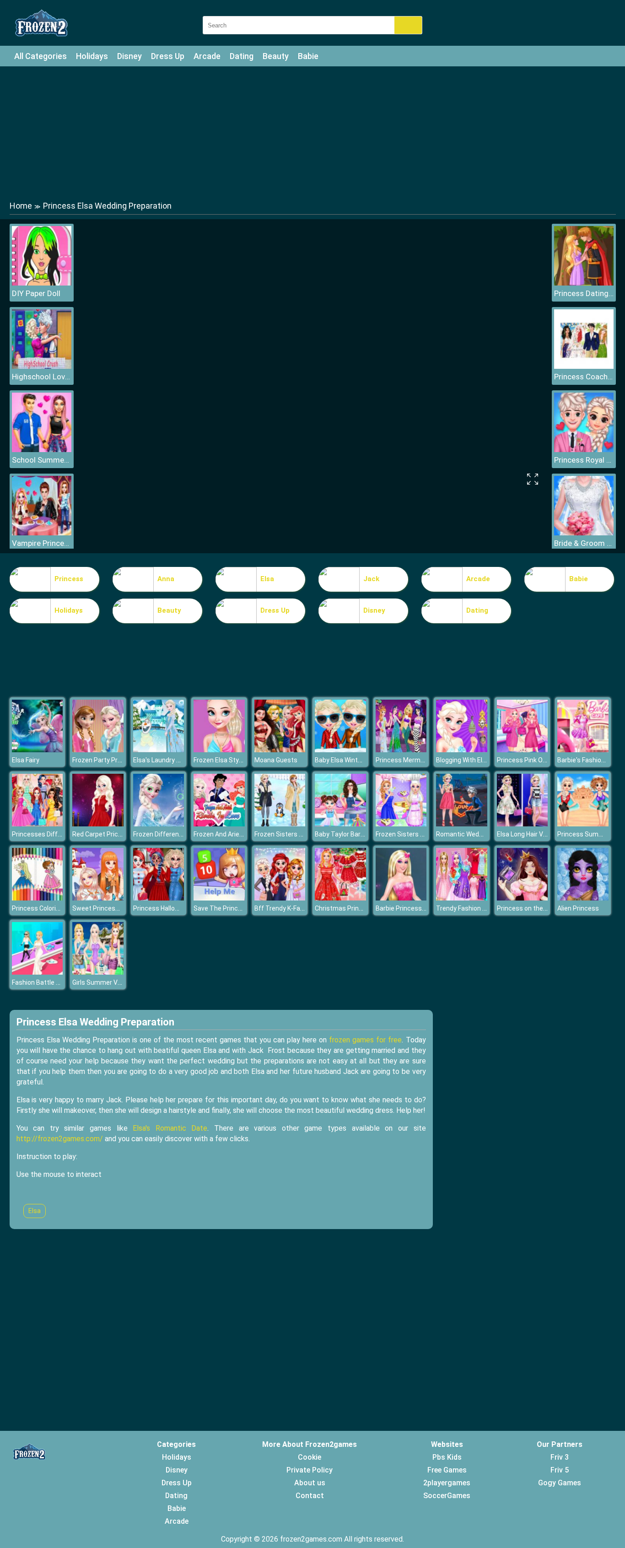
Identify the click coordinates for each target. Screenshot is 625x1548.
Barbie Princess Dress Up (413, 908)
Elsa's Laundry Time (162, 760)
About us (309, 1482)
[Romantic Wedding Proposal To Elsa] (461, 824)
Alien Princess (578, 908)
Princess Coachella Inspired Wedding (584, 376)
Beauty (276, 56)
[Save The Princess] (219, 898)
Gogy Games (559, 1482)
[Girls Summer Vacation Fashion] (98, 972)
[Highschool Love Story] (41, 366)
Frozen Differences (161, 834)
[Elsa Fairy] (37, 749)
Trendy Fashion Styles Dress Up (482, 908)
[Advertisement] (312, 133)
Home (21, 205)
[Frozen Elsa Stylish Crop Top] (219, 749)
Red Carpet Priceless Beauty (114, 834)
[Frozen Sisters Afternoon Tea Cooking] (401, 824)
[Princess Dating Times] (584, 283)
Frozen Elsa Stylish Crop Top (235, 760)
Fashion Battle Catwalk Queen (56, 982)
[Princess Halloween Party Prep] (158, 898)
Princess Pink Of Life (527, 760)
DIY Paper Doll (36, 293)
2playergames (446, 1482)
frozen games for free (365, 1040)
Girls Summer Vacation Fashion (118, 982)
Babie (308, 56)
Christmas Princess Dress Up (358, 908)
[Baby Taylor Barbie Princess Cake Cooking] (340, 824)
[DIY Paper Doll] (41, 283)
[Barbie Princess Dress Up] (401, 898)
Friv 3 (559, 1457)
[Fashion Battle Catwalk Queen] (37, 972)
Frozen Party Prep (98, 760)
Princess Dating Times (584, 293)
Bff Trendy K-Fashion (285, 908)
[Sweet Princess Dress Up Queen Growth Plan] (98, 898)
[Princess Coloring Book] (37, 898)
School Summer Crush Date (41, 459)
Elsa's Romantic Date (170, 1128)
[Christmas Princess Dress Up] (340, 898)
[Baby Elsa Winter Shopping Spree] (340, 749)
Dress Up (167, 56)
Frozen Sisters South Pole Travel (302, 834)
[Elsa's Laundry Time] (158, 749)
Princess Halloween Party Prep (178, 908)
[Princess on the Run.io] (522, 898)
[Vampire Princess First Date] (41, 533)
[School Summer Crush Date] (41, 449)
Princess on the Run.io (529, 908)
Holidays (92, 56)
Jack (371, 579)
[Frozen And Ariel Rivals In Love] (219, 824)
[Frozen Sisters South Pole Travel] (280, 824)
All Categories (40, 56)
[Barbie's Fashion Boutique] (583, 749)
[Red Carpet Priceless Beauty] (98, 824)
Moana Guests (275, 760)
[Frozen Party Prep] (98, 749)
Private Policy (309, 1470)
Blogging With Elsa (463, 760)
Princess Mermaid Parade (414, 760)
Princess (68, 579)
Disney (129, 56)
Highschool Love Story (41, 376)
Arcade (207, 56)
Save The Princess (221, 908)
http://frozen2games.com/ (59, 1138)
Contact (310, 1495)
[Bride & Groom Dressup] (584, 533)
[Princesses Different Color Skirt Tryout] (37, 824)
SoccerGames (446, 1495)
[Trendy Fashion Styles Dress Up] (461, 898)
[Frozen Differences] (158, 824)
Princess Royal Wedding (584, 459)
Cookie (309, 1457)
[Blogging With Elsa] (461, 749)
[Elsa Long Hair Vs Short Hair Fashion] (522, 824)
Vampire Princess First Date (41, 543)
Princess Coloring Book (45, 908)
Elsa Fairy (25, 760)
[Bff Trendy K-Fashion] (280, 898)
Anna (165, 579)
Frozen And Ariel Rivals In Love (237, 834)
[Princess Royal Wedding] (584, 449)
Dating (241, 56)
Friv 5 (559, 1470)
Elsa (267, 579)
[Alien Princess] (583, 898)
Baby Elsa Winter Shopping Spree (363, 760)
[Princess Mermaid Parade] (401, 749)
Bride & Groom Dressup (584, 543)
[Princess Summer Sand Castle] (583, 824)
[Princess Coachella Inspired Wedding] (584, 366)
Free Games (447, 1470)
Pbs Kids (447, 1457)
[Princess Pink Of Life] (522, 749)
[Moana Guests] (280, 749)
